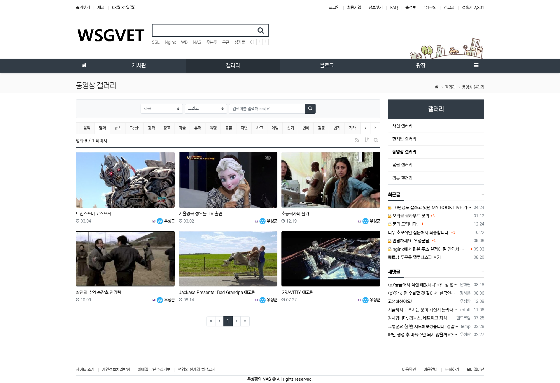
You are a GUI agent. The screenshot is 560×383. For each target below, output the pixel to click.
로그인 (334, 7)
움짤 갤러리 (402, 164)
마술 (182, 128)
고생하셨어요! (400, 301)
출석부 (410, 7)
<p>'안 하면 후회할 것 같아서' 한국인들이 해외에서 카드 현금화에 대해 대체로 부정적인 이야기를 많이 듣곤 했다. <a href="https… (423, 293)
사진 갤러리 (402, 125)
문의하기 (452, 369)
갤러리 (450, 87)
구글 (225, 42)
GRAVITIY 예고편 (297, 292)
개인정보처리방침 (116, 369)
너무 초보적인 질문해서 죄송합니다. (418, 232)
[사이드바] (476, 66)
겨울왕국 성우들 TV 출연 (200, 213)
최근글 (394, 194)
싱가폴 (240, 42)
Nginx (170, 42)
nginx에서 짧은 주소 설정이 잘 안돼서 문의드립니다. (429, 249)
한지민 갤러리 (404, 139)
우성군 (169, 221)
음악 (86, 128)
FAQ (394, 7)
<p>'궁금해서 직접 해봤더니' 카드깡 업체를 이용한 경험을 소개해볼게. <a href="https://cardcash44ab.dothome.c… (423, 284)
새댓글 (394, 271)
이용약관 (409, 369)
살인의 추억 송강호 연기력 (98, 292)
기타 (352, 128)
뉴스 (117, 128)
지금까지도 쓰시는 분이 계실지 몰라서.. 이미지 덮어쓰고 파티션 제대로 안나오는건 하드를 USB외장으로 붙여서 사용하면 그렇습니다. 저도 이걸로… (423, 309)
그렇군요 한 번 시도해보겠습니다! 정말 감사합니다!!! (423, 326)
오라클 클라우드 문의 (410, 216)
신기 (290, 128)
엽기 (336, 128)
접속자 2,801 (473, 7)
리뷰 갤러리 (402, 178)
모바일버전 (475, 369)
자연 (244, 128)
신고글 (449, 7)
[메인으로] (84, 66)
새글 (100, 7)
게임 (275, 128)
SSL (156, 42)
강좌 (151, 128)
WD (184, 42)
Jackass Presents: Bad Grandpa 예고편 (217, 292)
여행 (213, 128)
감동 (321, 128)
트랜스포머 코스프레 (93, 213)
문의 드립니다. (404, 224)
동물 (228, 128)
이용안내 (431, 369)
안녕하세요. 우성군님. (410, 240)
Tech (134, 128)
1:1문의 (430, 7)
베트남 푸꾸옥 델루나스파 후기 (414, 257)
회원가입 (354, 7)
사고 (259, 128)
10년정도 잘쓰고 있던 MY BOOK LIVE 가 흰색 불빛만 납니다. (431, 207)
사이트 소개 (85, 369)
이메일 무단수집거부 (154, 369)
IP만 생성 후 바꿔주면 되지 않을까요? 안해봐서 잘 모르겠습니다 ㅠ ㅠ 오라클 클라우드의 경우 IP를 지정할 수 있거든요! (423, 334)
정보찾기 (376, 7)
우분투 (211, 42)
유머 (197, 128)
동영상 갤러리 (473, 87)
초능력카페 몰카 (295, 213)
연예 (305, 128)
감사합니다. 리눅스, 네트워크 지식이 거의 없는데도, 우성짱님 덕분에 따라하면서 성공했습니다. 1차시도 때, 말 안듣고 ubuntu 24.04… (421, 318)
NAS (197, 42)
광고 (166, 128)
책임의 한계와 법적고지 (196, 369)
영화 (104, 127)
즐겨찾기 (83, 7)
